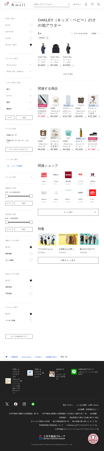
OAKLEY (14, 357)
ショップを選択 (16, 166)
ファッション (26, 357)
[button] (18, 25)
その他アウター (51, 357)
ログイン (77, 4)
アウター (38, 357)
